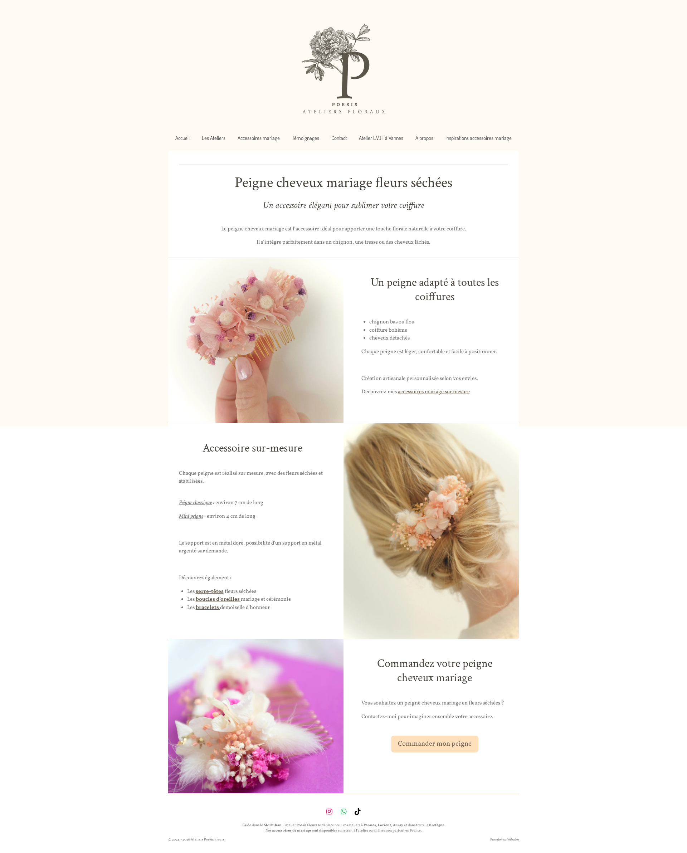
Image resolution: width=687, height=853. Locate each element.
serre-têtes (210, 591)
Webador (513, 840)
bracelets (208, 607)
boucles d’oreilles (218, 599)
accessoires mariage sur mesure (434, 392)
